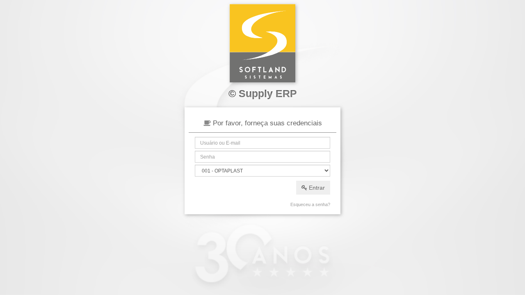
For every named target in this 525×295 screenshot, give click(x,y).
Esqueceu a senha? (310, 204)
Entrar (316, 187)
